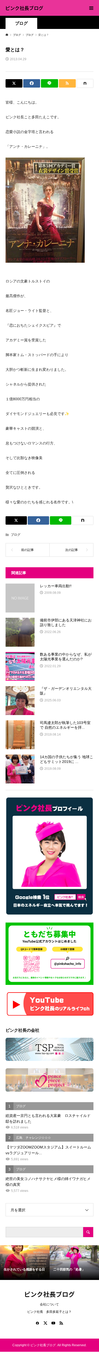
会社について (49, 1304)
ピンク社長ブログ (24, 7)
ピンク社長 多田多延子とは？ (49, 1312)
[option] (25, 1262)
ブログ (21, 23)
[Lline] (49, 83)
